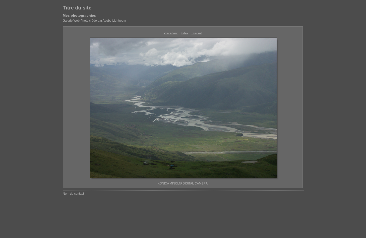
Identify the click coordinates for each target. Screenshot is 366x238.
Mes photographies (79, 15)
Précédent (171, 33)
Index (184, 33)
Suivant (196, 33)
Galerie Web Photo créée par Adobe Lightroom (94, 20)
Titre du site (77, 7)
